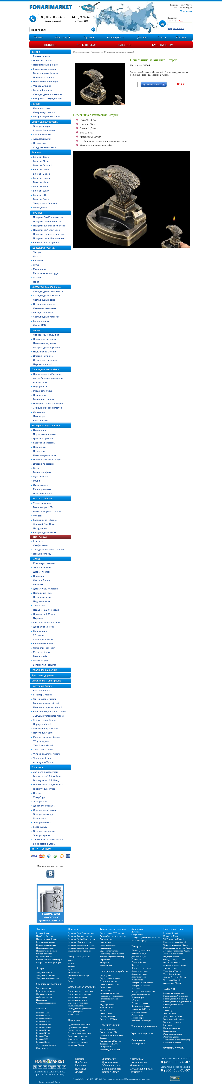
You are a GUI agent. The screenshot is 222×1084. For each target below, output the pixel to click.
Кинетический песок (43, 643)
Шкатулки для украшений (46, 622)
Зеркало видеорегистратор (47, 407)
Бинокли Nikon (41, 182)
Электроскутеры (41, 835)
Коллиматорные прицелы (46, 242)
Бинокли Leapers (42, 178)
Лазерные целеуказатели (46, 116)
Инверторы (39, 416)
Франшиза (136, 1065)
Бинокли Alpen (41, 161)
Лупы (36, 265)
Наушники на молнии (44, 351)
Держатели (39, 412)
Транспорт (37, 767)
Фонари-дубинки (42, 86)
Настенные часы (42, 597)
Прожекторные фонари (45, 64)
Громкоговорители (43, 438)
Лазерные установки (44, 112)
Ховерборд (39, 797)
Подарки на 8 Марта (44, 614)
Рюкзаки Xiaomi (41, 690)
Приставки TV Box (42, 493)
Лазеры (36, 103)
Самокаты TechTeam (44, 648)
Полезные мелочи (42, 498)
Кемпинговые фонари (45, 69)
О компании (109, 1058)
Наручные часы (41, 601)
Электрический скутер (45, 810)
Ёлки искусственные (44, 563)
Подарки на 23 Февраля (46, 609)
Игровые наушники (43, 356)
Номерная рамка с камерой (48, 403)
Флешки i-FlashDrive (44, 524)
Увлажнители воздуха (44, 664)
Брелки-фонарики (42, 90)
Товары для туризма (43, 247)
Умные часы (39, 605)
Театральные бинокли (45, 203)
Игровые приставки (43, 464)
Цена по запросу (42, 553)
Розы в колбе (40, 656)
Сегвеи (37, 793)
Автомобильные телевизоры (48, 378)
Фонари (36, 51)
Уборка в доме (41, 741)
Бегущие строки (41, 321)
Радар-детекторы (42, 391)
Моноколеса (39, 818)
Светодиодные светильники (48, 291)
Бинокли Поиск (41, 199)
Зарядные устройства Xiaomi (48, 715)
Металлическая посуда (45, 273)
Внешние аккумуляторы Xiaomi (49, 711)
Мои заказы (186, 11)
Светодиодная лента (44, 304)
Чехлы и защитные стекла (47, 511)
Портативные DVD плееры (47, 374)
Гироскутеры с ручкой (44, 788)
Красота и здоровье (43, 675)
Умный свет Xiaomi (43, 749)
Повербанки (39, 447)
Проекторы (39, 451)
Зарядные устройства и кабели (49, 549)
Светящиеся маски (43, 639)
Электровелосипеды (44, 831)
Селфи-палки (40, 545)
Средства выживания (44, 147)
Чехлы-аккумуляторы (44, 455)
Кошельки (38, 584)
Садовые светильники (45, 308)
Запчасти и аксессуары (45, 772)
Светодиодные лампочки (46, 295)
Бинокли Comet (41, 169)
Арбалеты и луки (42, 139)
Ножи (36, 281)
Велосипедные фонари (45, 73)
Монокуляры (40, 207)
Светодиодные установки (46, 316)
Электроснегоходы (43, 814)
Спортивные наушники (45, 360)
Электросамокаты (42, 822)
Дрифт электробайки (44, 805)
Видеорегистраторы (43, 399)
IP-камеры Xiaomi (42, 694)
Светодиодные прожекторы (47, 94)
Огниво (37, 277)
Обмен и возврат (112, 1065)
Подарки (36, 558)
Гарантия (80, 1065)
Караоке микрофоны (44, 442)
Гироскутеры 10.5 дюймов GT (49, 784)
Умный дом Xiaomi (43, 745)
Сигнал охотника (42, 134)
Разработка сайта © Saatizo (49, 1082)
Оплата (79, 1071)
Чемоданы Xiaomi (42, 758)
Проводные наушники (44, 339)
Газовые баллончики (44, 130)
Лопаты (37, 256)
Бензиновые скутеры (44, 843)
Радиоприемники (42, 489)
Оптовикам (137, 1058)
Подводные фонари (43, 77)
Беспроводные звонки (45, 532)
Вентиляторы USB (42, 507)
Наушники (37, 330)
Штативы (38, 541)
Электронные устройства (46, 425)
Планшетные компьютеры (47, 459)
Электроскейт (40, 801)
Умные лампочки (42, 503)
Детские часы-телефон (45, 588)
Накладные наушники (44, 343)
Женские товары (42, 567)
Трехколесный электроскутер (48, 839)
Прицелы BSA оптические (46, 230)
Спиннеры (38, 576)
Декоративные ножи (43, 626)
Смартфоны (39, 430)
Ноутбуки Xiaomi (42, 724)
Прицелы (37, 212)
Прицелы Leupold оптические (49, 238)
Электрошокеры (41, 126)
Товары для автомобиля (45, 369)
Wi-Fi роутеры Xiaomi (44, 699)
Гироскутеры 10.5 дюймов (47, 776)
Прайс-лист (82, 1062)
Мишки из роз (40, 660)
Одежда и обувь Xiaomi (45, 728)
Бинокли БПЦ (40, 195)
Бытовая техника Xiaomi (46, 703)
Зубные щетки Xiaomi (44, 720)
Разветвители (40, 420)
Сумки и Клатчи (41, 580)
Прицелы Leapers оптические (49, 234)
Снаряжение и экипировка (46, 680)
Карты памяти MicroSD (45, 520)
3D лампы (38, 635)
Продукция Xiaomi (42, 686)
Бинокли (36, 152)
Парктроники (40, 386)
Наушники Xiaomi (42, 364)
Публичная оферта (141, 1068)
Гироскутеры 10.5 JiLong (46, 780)
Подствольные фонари (45, 81)
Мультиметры (40, 476)
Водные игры (40, 631)
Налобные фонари (43, 60)
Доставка (80, 1068)
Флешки (37, 515)
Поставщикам (138, 1062)
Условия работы (111, 1068)
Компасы (38, 260)
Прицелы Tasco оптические (47, 221)
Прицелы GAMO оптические (48, 217)
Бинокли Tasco (41, 157)
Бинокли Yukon (41, 190)
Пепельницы (40, 536)
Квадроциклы (40, 827)
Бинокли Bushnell (42, 165)
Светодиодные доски (44, 299)
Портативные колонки (44, 434)
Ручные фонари (41, 56)
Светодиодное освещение (46, 286)
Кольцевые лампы (43, 312)
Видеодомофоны (42, 472)
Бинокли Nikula (41, 186)
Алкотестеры (40, 382)
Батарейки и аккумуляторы (47, 98)
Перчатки (38, 618)
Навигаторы (39, 395)
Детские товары (41, 571)
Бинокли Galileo (41, 173)
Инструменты (40, 528)
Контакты (136, 1071)
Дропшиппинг (110, 1062)
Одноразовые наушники (46, 334)
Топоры (37, 252)
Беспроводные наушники (46, 347)
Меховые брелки (42, 652)
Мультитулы (39, 269)
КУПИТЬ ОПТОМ (41, 848)
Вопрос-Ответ (110, 1071)
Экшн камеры (40, 485)
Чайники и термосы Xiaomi (47, 707)
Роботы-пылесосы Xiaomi (46, 737)
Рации (36, 480)
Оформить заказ (176, 28)
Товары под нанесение (44, 669)
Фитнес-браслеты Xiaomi (46, 754)
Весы (36, 468)
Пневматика (39, 143)
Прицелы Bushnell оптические (49, 225)
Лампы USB (39, 325)
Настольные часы (42, 593)
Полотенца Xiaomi (42, 732)
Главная (79, 1058)
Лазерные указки (42, 108)
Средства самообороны (45, 121)
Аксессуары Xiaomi (43, 762)
